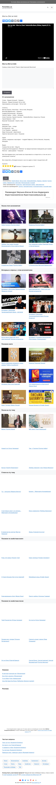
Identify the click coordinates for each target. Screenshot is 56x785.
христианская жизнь (29, 184)
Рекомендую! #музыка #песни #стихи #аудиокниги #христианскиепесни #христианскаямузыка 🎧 (27, 193)
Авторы (44, 760)
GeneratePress (36, 782)
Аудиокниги (34, 760)
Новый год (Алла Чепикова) (10, 448)
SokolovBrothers (31, 181)
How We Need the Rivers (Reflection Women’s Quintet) (18, 681)
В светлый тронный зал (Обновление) (13, 673)
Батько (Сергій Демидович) (9, 467)
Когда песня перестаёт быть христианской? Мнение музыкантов (12, 338)
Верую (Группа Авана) (8, 429)
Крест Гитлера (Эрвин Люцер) (10, 405)
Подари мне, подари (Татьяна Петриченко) (10, 640)
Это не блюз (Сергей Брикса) (10, 660)
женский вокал (28, 186)
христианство (40, 184)
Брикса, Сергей (42, 181)
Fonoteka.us (7, 7)
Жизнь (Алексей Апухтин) (36, 532)
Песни (5, 760)
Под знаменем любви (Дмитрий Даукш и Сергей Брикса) (41, 245)
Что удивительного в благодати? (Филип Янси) (39, 385)
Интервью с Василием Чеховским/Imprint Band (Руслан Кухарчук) (39, 316)
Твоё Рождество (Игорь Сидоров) (11, 620)
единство (19, 184)
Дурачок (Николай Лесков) (37, 363)
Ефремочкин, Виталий (14, 182)
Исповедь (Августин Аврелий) (10, 384)
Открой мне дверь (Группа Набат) (11, 265)
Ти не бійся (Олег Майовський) (11, 678)
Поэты (13, 764)
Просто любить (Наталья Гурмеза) (39, 596)
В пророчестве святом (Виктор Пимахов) (10, 533)
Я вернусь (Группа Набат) (36, 225)
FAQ (20, 767)
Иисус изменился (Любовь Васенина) (40, 511)
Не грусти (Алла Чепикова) (37, 620)
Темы (19, 764)
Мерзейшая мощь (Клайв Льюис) (39, 577)
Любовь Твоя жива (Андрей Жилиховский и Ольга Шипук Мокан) (12, 245)
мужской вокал (38, 186)
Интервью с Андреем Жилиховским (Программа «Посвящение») (40, 338)
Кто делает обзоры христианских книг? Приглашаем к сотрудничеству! (28, 1)
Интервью (46, 764)
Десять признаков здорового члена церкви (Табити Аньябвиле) (12, 364)
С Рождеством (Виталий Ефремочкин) (40, 265)
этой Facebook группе (10, 774)
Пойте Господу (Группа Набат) (10, 225)
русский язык (47, 186)
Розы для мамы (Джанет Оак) (10, 558)
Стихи (5, 764)
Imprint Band (15, 181)
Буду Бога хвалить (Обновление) (12, 676)
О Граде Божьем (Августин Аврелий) (12, 577)
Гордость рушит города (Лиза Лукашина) (38, 640)
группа (21, 186)
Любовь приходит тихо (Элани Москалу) (41, 467)
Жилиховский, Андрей (28, 182)
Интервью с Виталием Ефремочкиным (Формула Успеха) (13, 290)
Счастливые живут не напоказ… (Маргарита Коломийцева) (11, 512)
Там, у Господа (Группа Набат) (38, 448)
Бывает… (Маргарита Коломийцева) (40, 491)
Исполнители (15, 760)
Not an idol (23, 181)
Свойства (28, 764)
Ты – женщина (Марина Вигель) (11, 491)
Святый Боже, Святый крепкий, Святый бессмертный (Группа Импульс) (41, 661)
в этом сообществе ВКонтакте (30, 774)
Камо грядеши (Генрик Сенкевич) (39, 558)
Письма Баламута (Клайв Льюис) (39, 405)
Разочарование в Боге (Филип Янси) (12, 596)
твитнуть (48, 197)
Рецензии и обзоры (9, 767)
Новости (36, 764)
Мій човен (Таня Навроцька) (37, 429)
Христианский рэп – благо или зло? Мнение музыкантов (39, 290)
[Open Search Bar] (48, 7)
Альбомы (25, 760)
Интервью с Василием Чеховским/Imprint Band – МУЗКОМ (12, 311)
